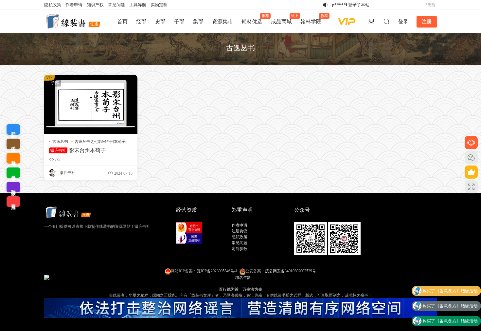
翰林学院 (313, 19)
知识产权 (95, 4)
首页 (122, 21)
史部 (160, 21)
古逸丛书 (60, 141)
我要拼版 (13, 187)
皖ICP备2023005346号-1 (217, 271)
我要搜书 (13, 201)
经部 (141, 21)
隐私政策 (52, 4)
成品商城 (283, 19)
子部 (179, 21)
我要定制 (13, 129)
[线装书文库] (73, 21)
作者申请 (73, 4)
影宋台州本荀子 (78, 150)
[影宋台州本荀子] (90, 104)
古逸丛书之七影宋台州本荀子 (100, 141)
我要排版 (13, 172)
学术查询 (13, 144)
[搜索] (386, 21)
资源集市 (222, 21)
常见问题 (116, 4)
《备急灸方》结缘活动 (456, 290)
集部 (198, 21)
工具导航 (137, 4)
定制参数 (239, 248)
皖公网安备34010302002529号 (290, 271)
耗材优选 (254, 19)
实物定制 (159, 4)
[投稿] (371, 21)
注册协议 (239, 231)
